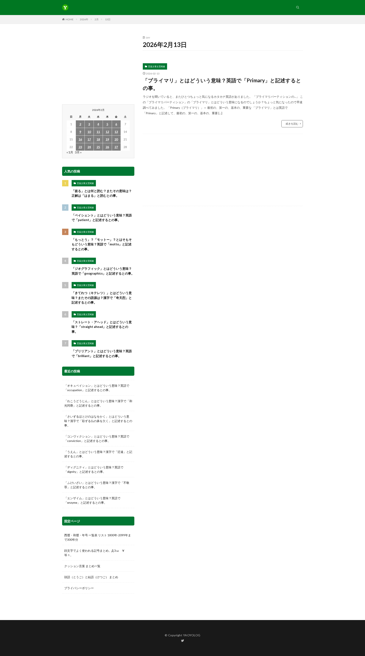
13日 (107, 19)
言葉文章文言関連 (156, 66)
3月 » (78, 152)
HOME (70, 19)
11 (98, 131)
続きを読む (292, 123)
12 (107, 131)
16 (80, 139)
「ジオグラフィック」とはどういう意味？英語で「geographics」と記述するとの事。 (103, 271)
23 (80, 147)
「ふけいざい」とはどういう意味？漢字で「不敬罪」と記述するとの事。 (96, 485)
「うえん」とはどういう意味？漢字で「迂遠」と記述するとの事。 (98, 454)
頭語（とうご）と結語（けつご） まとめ (91, 577)
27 (116, 147)
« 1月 (70, 152)
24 (89, 147)
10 (89, 131)
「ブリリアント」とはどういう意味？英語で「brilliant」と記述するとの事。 (102, 353)
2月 (97, 19)
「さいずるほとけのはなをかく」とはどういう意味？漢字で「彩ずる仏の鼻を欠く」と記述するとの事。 (98, 421)
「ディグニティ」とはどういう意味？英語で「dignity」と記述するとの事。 (93, 469)
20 (116, 139)
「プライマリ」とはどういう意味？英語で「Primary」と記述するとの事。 (222, 84)
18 (98, 139)
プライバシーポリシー (79, 588)
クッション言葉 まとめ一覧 (82, 566)
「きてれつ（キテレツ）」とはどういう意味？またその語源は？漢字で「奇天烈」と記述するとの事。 (102, 297)
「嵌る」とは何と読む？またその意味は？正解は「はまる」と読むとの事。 (102, 193)
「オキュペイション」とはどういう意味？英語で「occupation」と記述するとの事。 (96, 388)
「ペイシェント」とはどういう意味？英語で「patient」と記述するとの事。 (102, 217)
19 (107, 139)
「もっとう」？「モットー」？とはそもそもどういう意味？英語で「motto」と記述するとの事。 (102, 244)
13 (116, 131)
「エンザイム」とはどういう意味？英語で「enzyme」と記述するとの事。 (92, 500)
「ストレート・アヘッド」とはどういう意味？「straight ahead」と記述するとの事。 (102, 326)
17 (89, 139)
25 (98, 147)
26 (107, 147)
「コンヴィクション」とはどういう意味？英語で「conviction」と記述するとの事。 (96, 439)
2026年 (84, 19)
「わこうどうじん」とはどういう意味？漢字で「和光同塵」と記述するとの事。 (98, 403)
